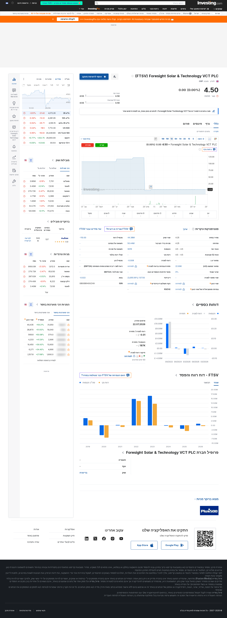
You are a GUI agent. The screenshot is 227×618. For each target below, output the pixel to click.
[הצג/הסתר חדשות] (155, 139)
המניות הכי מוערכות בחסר (54, 304)
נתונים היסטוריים (203, 131)
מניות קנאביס (119, 13)
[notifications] (12, 2)
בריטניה (83, 472)
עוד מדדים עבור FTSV (90, 229)
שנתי (216, 382)
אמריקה (108, 13)
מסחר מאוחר (151, 13)
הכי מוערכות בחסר (61, 312)
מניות (217, 13)
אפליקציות (70, 529)
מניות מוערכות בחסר (20, 13)
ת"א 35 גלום (64, 123)
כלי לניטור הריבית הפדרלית (63, 13)
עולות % (52, 168)
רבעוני (207, 382)
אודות (36, 529)
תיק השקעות (69, 535)
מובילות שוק (62, 160)
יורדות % (41, 168)
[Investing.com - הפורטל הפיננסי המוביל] (210, 3)
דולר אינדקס (64, 143)
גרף (208, 123)
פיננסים (197, 123)
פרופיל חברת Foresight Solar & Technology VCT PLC (172, 452)
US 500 (66, 128)
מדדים (58, 79)
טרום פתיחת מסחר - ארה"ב (169, 13)
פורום (186, 123)
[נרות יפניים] (215, 139)
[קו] (209, 139)
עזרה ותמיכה (33, 542)
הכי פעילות (64, 168)
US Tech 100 (63, 133)
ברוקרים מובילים (60, 221)
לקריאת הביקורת (28, 239)
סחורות (48, 79)
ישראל (196, 13)
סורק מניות (109, 9)
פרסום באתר (33, 535)
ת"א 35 (66, 113)
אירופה (99, 13)
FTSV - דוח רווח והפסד (199, 375)
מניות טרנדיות (61, 254)
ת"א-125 (65, 118)
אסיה (79, 13)
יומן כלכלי (122, 9)
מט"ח (67, 79)
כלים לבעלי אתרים (66, 542)
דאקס (67, 138)
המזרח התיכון (89, 13)
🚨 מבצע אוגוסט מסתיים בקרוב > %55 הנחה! (61, 3)
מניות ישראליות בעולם (135, 13)
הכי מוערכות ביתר (42, 312)
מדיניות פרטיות (25, 610)
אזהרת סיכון (9, 610)
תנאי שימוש (40, 610)
